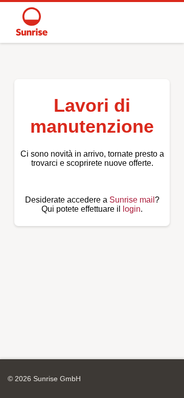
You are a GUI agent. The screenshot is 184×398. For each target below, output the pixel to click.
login (132, 209)
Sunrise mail (132, 199)
